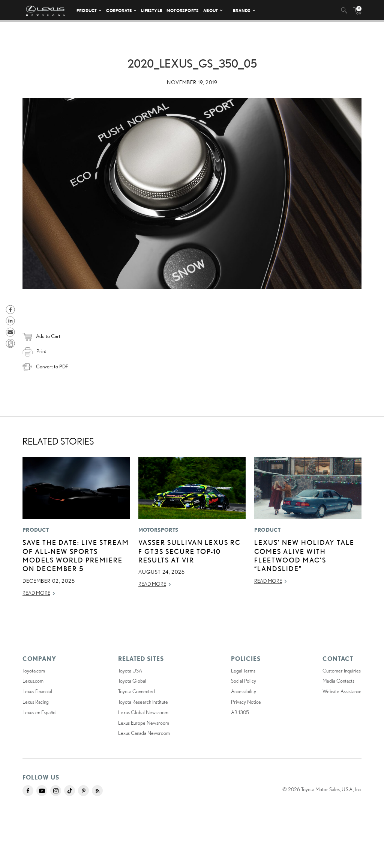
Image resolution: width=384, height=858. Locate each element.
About (210, 10)
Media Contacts (338, 681)
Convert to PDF (52, 366)
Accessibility (243, 691)
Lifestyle (151, 10)
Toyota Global (132, 681)
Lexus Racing (35, 702)
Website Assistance (342, 691)
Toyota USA (130, 671)
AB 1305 (240, 712)
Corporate (119, 10)
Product (86, 10)
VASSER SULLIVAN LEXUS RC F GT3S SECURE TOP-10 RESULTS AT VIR (189, 551)
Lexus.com (33, 681)
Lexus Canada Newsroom (144, 733)
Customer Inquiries (341, 671)
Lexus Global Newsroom (143, 712)
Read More (36, 593)
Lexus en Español (39, 712)
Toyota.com (33, 671)
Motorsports (182, 10)
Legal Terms (243, 671)
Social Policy (243, 681)
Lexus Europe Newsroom (143, 723)
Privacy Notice (246, 702)
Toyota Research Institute (143, 702)
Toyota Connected (136, 691)
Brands (241, 10)
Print (41, 351)
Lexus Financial (37, 691)
